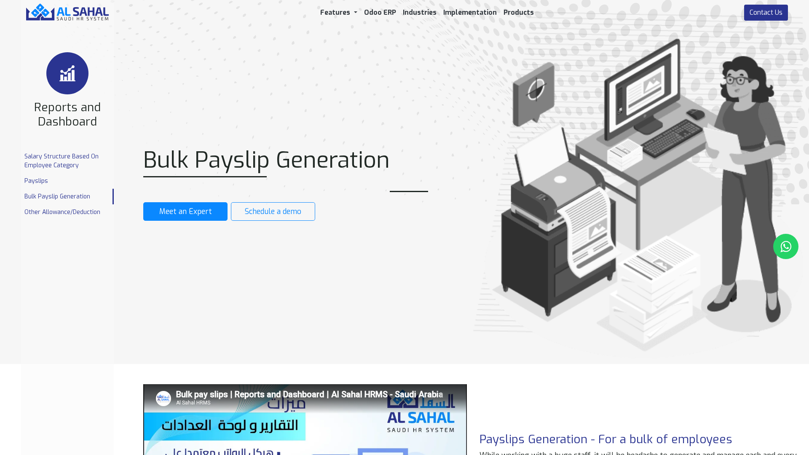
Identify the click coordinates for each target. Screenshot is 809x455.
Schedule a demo (273, 211)
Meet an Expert (185, 211)
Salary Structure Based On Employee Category (61, 161)
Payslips (36, 181)
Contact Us (766, 12)
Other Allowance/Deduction (62, 212)
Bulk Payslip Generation (57, 197)
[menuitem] (380, 12)
